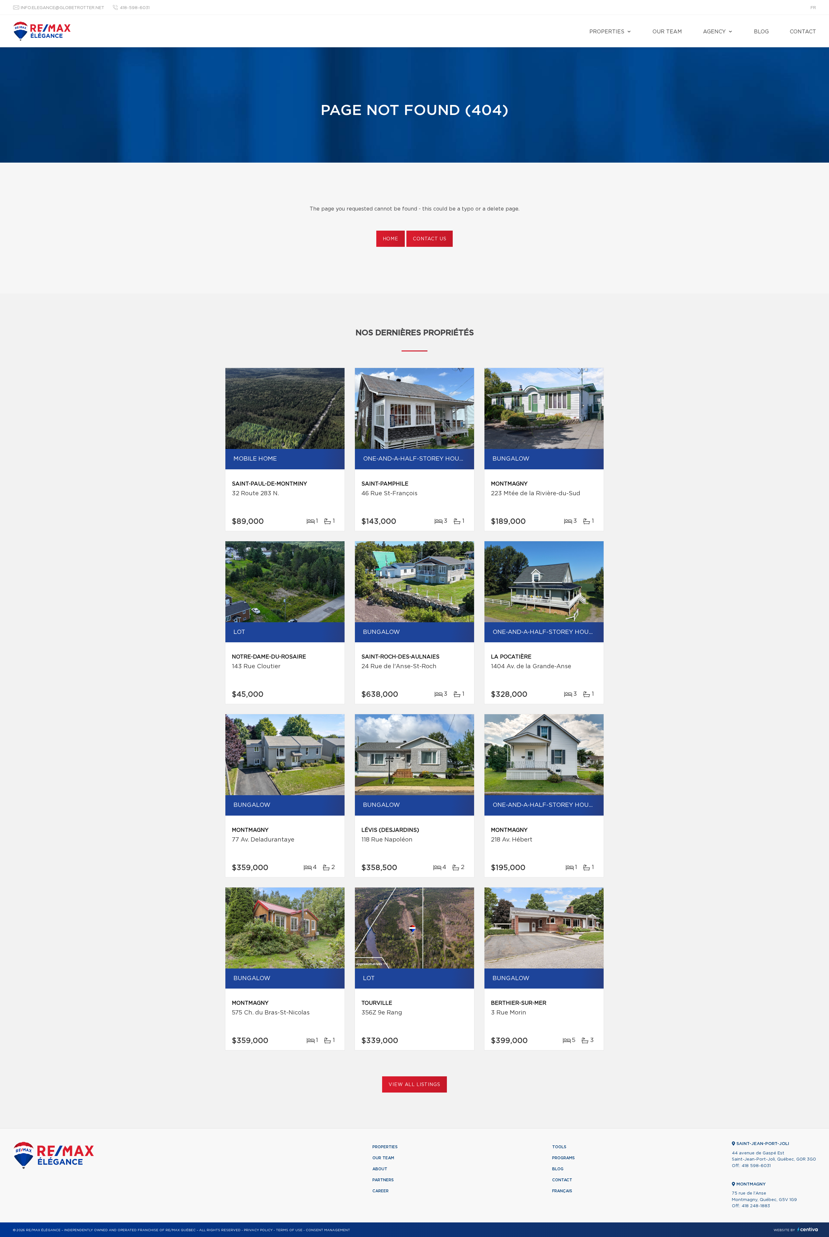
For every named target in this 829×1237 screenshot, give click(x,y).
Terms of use (289, 1230)
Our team (667, 31)
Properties (606, 31)
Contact (803, 31)
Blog (761, 31)
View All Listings (414, 1084)
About (379, 1169)
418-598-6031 (135, 8)
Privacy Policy (258, 1230)
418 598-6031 (756, 1166)
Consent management (328, 1230)
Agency (714, 31)
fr (813, 8)
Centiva (807, 1229)
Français (562, 1191)
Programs (563, 1158)
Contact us (429, 239)
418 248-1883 (756, 1206)
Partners (383, 1180)
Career (380, 1191)
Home (390, 239)
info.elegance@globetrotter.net (62, 8)
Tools (559, 1147)
